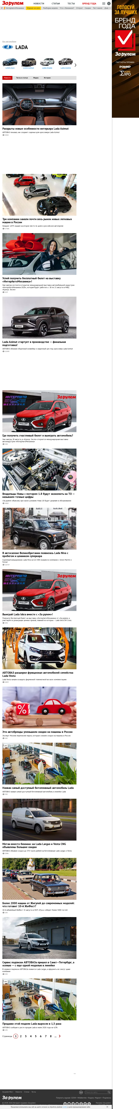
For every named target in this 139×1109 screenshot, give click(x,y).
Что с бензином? (67, 8)
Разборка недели (50, 8)
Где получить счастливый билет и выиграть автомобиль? (37, 435)
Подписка (107, 1098)
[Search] (109, 1092)
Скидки (88, 8)
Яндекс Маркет (94, 1098)
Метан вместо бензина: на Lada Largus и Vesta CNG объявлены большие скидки (34, 845)
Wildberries (82, 1098)
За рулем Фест (7, 1092)
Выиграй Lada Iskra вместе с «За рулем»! (27, 614)
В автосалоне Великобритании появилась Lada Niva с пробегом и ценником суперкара (35, 554)
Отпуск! (79, 8)
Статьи (56, 3)
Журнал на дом (33, 8)
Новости (39, 3)
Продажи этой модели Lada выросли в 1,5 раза (31, 1023)
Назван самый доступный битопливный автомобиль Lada (38, 788)
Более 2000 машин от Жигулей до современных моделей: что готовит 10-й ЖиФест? (38, 904)
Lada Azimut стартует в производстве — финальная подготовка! (34, 343)
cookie (65, 1107)
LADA (21, 47)
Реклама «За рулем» (103, 1103)
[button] (107, 1107)
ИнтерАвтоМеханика (15, 8)
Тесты (71, 3)
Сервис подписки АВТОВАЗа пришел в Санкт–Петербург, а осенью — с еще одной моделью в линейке (38, 963)
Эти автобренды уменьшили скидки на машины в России (37, 732)
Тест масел (97, 8)
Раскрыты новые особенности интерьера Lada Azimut (35, 128)
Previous (3, 65)
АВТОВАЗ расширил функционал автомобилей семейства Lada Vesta (37, 674)
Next (75, 65)
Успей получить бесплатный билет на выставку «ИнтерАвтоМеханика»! (31, 279)
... (55, 1036)
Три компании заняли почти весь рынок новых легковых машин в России (37, 220)
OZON (73, 1098)
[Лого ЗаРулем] (12, 3)
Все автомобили (9, 41)
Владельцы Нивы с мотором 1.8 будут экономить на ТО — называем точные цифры (38, 495)
